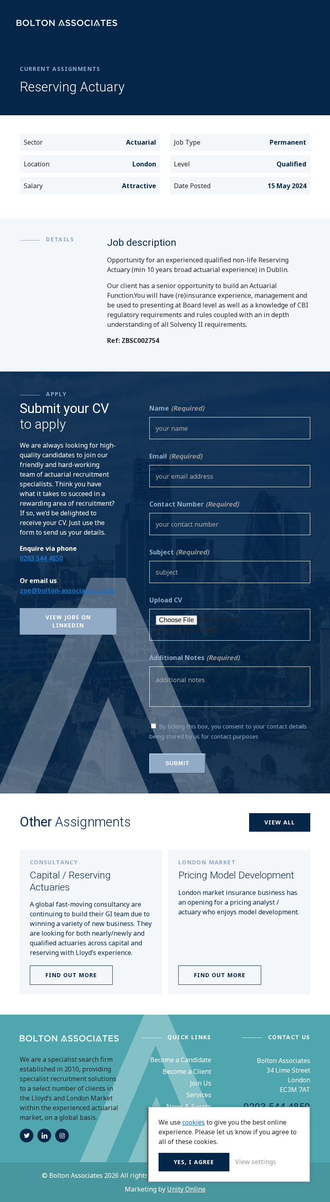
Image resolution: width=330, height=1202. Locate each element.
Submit (177, 763)
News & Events (188, 1106)
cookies (193, 1122)
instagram (62, 1135)
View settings (255, 1161)
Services (198, 1094)
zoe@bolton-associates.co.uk (67, 590)
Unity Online (186, 1189)
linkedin (44, 1135)
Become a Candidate (180, 1059)
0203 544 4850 (41, 558)
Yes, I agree (194, 1162)
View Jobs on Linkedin (68, 621)
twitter (26, 1135)
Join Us (200, 1083)
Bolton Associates (66, 23)
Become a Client (187, 1071)
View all (279, 822)
